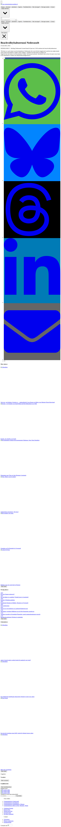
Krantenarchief (7, 822)
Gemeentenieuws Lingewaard (11, 801)
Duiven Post (7, 809)
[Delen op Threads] (32, 237)
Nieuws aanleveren (8, 821)
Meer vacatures (4, 780)
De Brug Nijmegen (8, 814)
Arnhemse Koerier (8, 808)
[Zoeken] (16, 20)
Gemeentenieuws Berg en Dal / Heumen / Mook (16, 805)
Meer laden (3, 586)
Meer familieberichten (6, 787)
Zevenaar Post (7, 812)
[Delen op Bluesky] (32, 180)
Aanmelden (18, 795)
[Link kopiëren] (4, 361)
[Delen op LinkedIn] (32, 302)
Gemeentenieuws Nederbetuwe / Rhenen (14, 804)
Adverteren (6, 819)
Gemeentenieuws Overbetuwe (11, 802)
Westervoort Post (8, 811)
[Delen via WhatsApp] (32, 123)
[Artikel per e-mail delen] (32, 359)
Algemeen (13, 45)
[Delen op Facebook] (4, 58)
